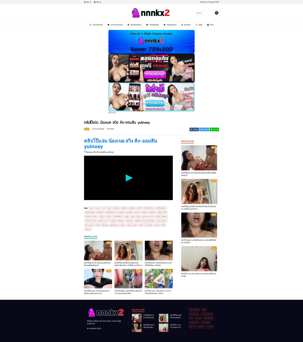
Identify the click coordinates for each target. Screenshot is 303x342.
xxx (104, 208)
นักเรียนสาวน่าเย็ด (91, 216)
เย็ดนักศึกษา (114, 225)
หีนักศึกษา (121, 221)
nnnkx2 (97, 208)
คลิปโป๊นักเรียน (89, 212)
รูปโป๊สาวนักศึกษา (161, 216)
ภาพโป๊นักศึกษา (118, 216)
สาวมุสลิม (112, 221)
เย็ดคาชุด (105, 225)
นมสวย (137, 212)
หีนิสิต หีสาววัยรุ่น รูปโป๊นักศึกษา (145, 221)
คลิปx (109, 208)
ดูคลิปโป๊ (129, 212)
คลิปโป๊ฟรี (100, 212)
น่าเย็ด (101, 216)
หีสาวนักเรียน (89, 225)
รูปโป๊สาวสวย (102, 221)
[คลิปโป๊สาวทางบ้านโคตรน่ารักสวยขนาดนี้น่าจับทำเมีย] (199, 258)
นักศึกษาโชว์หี (162, 212)
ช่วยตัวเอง (121, 212)
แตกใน (157, 225)
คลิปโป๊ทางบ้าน (149, 208)
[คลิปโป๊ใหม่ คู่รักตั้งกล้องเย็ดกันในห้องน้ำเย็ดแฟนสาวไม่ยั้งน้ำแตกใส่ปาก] (128, 250)
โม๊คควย (88, 229)
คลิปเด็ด (124, 208)
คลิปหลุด (116, 208)
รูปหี (132, 216)
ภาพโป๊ (108, 216)
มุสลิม (127, 216)
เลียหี (141, 225)
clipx (91, 208)
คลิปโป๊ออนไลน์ (110, 212)
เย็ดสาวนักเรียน (132, 225)
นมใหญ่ (144, 212)
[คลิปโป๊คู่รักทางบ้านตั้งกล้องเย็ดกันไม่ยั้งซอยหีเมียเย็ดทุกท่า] (98, 250)
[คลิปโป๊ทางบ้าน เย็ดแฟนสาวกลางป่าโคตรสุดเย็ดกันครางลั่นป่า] (159, 278)
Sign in (88, 2)
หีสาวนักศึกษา (162, 221)
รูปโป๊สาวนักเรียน (90, 221)
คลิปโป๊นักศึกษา (161, 208)
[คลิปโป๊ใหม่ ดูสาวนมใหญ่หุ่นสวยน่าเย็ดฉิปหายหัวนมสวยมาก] (98, 278)
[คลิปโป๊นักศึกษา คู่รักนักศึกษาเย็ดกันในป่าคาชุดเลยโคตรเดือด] (128, 278)
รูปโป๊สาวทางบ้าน (147, 216)
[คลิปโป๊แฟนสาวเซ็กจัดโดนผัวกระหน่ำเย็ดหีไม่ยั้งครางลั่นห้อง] (159, 250)
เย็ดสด (123, 225)
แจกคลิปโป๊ (148, 225)
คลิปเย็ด (131, 208)
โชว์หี (163, 225)
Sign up (99, 2)
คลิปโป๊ (139, 208)
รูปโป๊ (138, 216)
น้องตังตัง (152, 212)
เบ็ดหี (97, 225)
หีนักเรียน (130, 221)
